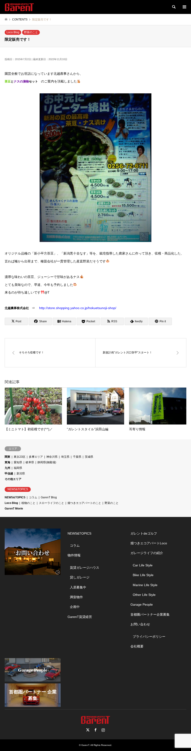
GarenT (85, 745)
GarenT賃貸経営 (80, 617)
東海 (7, 462)
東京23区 (19, 456)
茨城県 (89, 456)
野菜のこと (31, 32)
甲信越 (9, 473)
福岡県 (18, 468)
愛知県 (18, 462)
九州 (7, 468)
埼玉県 (65, 456)
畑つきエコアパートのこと (84, 503)
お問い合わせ (140, 624)
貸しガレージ (79, 577)
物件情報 (74, 555)
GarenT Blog (49, 497)
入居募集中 (78, 587)
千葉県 (77, 456)
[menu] (184, 7)
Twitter (87, 729)
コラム (33, 497)
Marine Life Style (145, 585)
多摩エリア (36, 456)
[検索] (174, 7)
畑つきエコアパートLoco (148, 543)
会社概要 (136, 646)
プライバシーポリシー (149, 636)
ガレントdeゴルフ (143, 533)
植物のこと (28, 503)
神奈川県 (52, 456)
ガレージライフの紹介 (146, 553)
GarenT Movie (14, 508)
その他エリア (13, 479)
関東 (7, 456)
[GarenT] (19, 7)
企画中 (75, 607)
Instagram (103, 729)
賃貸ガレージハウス (84, 567)
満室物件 (76, 597)
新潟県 (21, 473)
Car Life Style (143, 565)
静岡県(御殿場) (47, 462)
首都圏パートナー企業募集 (150, 614)
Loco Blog (13, 32)
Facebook (95, 729)
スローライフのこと (51, 503)
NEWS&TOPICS (15, 497)
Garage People (141, 604)
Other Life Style (144, 595)
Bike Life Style (143, 575)
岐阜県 (30, 462)
